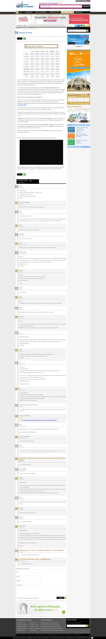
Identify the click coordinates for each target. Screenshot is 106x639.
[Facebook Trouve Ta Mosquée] (78, 26)
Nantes (26, 66)
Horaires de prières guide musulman (55, 634)
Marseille (26, 56)
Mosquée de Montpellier (35, 628)
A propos (23, 634)
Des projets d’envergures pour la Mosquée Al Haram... (53, 630)
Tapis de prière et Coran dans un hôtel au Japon (52, 628)
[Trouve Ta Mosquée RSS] (89, 26)
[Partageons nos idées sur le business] (71, 142)
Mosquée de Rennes (34, 626)
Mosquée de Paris (21, 623)
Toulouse (26, 61)
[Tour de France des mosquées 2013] (78, 40)
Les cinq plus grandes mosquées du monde (51, 626)
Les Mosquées (28, 12)
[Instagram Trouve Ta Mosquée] (81, 26)
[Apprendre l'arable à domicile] (71, 129)
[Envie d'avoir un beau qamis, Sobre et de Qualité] (71, 136)
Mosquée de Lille (33, 630)
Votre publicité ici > (86, 146)
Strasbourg (26, 69)
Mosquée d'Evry (33, 623)
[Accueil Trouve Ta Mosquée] (25, 4)
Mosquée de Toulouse (22, 624)
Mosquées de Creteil (34, 624)
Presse (33, 634)
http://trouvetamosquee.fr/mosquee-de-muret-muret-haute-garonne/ (40, 420)
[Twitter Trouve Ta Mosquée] (76, 26)
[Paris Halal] (41, 608)
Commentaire (19, 585)
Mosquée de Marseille (22, 628)
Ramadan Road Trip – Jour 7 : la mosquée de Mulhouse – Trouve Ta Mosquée (41, 550)
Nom (18, 572)
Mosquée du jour (54, 12)
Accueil (18, 634)
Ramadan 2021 (68, 634)
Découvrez (84, 121)
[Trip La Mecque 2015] (78, 70)
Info (21, 12)
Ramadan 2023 (79, 12)
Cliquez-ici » (79, 131)
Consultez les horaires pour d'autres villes (79, 103)
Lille (27, 76)
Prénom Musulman (77, 634)
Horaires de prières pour (74, 95)
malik (20, 307)
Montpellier (26, 71)
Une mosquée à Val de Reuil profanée (50, 623)
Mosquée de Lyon (21, 630)
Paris (26, 54)
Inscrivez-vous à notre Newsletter (74, 623)
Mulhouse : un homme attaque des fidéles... (51, 624)
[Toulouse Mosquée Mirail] (53, 19)
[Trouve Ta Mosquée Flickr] (86, 26)
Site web (18, 580)
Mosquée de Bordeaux (22, 626)
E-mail (18, 576)
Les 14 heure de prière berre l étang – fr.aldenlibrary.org (34, 559)
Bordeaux (26, 74)
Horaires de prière (67, 12)
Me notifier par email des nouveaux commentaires (28, 598)
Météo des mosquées (41, 634)
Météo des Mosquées (40, 12)
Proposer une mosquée (82, 0)
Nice (27, 64)
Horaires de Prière (22, 25)
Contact (28, 634)
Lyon (26, 59)
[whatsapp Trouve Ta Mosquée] (83, 26)
